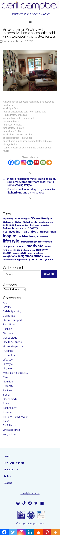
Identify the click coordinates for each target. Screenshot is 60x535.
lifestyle (11, 241)
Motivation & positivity (15, 372)
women (47, 256)
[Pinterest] (36, 162)
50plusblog (8, 219)
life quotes (9, 355)
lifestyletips (9, 246)
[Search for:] (21, 274)
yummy (49, 259)
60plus (18, 222)
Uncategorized (11, 429)
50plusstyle (8, 222)
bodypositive (21, 225)
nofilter (48, 247)
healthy (33, 228)
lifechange (30, 236)
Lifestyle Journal (30, 493)
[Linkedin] (30, 162)
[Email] (43, 162)
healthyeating (11, 231)
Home (7, 456)
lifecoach (44, 237)
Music (6, 377)
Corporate (9, 315)
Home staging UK (13, 346)
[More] (49, 162)
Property (8, 385)
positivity (42, 249)
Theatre (7, 412)
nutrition (17, 250)
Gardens (8, 333)
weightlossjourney (30, 256)
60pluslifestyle (29, 222)
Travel (6, 421)
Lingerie (7, 368)
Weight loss (9, 434)
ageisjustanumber (46, 222)
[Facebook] (11, 162)
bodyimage (8, 225)
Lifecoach (8, 359)
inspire (9, 235)
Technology (9, 407)
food (24, 228)
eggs (37, 225)
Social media (10, 399)
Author (7, 476)
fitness (16, 228)
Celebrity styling (12, 311)
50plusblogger (22, 218)
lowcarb (20, 246)
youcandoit (36, 259)
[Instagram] (24, 162)
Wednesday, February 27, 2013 (18, 41)
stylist (30, 253)
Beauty (7, 306)
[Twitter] (17, 162)
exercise (45, 225)
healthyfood (30, 231)
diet (31, 225)
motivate (35, 246)
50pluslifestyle (41, 218)
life (19, 237)
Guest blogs (10, 337)
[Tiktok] (24, 503)
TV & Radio (9, 425)
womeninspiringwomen (15, 259)
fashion (7, 228)
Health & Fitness (12, 342)
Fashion (7, 328)
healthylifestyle (48, 231)
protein (7, 252)
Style (6, 403)
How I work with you (14, 462)
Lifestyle (8, 363)
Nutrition (8, 381)
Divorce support (12, 320)
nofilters (7, 250)
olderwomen (29, 250)
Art (5, 302)
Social (6, 394)
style (23, 252)
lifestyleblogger (29, 241)
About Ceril (9, 469)
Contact (8, 483)
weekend (38, 253)
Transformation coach (15, 416)
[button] (30, 22)
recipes (16, 253)
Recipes (7, 390)
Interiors (8, 350)
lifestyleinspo (45, 242)
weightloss (10, 256)
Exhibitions (9, 324)
